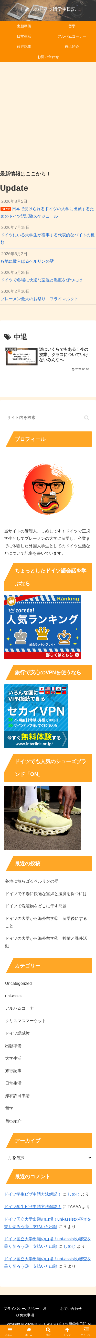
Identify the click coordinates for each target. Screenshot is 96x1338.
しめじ (74, 1194)
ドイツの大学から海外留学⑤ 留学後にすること (46, 922)
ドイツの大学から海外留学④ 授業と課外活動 (46, 942)
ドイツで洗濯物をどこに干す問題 (36, 906)
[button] (86, 418)
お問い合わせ (71, 1309)
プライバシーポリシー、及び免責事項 (25, 1312)
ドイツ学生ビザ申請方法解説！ (32, 1194)
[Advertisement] (48, 114)
